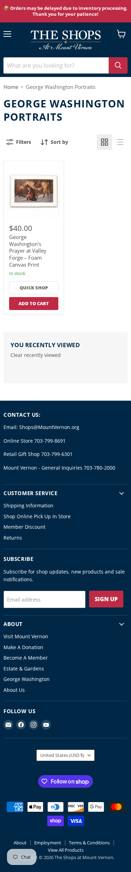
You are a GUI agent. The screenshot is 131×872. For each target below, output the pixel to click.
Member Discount (24, 526)
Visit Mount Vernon (25, 636)
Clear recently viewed (35, 355)
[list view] (120, 142)
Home (10, 87)
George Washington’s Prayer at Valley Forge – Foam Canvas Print (27, 250)
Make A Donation (23, 647)
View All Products (65, 850)
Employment (47, 842)
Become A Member (25, 657)
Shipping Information (28, 505)
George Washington (26, 679)
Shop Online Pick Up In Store (37, 516)
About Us (14, 690)
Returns (12, 537)
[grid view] (104, 142)
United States (62, 755)
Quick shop (34, 287)
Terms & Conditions (89, 842)
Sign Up (106, 599)
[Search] (118, 65)
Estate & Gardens (23, 668)
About (20, 842)
